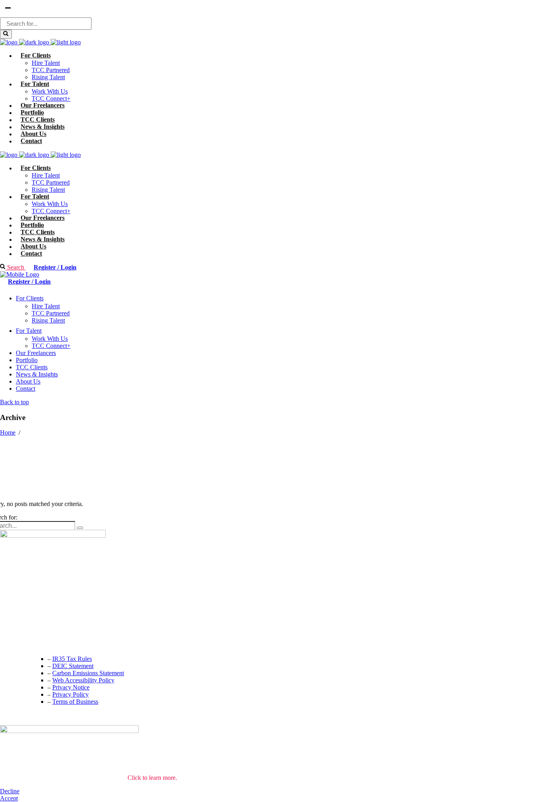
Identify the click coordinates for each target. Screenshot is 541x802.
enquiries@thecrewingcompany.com (45, 642)
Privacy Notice (71, 687)
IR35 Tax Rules (72, 658)
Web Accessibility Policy (83, 680)
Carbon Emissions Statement (88, 673)
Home (7, 432)
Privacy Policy (70, 694)
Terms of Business (75, 701)
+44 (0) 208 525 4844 (27, 626)
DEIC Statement (72, 666)
